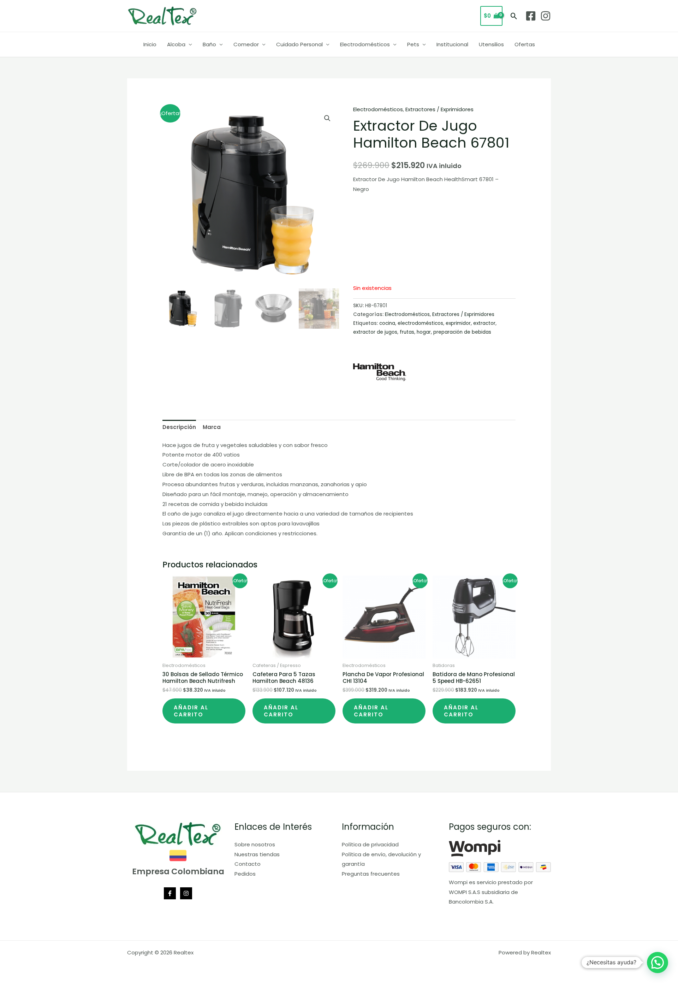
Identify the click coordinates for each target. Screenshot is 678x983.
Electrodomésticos (365, 44)
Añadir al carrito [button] (191, 711)
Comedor (246, 44)
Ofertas (525, 44)
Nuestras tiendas (257, 854)
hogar (424, 332)
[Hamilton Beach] (379, 372)
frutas (407, 332)
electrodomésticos (420, 323)
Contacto (247, 864)
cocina (387, 323)
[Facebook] (530, 16)
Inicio (149, 44)
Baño (209, 44)
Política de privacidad (370, 844)
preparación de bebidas (462, 332)
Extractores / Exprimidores (439, 109)
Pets (413, 44)
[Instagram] (545, 16)
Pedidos (245, 873)
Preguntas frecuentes (371, 873)
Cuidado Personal (299, 44)
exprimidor (458, 323)
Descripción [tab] (179, 427)
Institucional (452, 44)
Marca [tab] (212, 427)
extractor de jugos (375, 332)
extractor (484, 323)
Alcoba (176, 44)
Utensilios (491, 44)
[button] (514, 16)
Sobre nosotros (254, 844)
